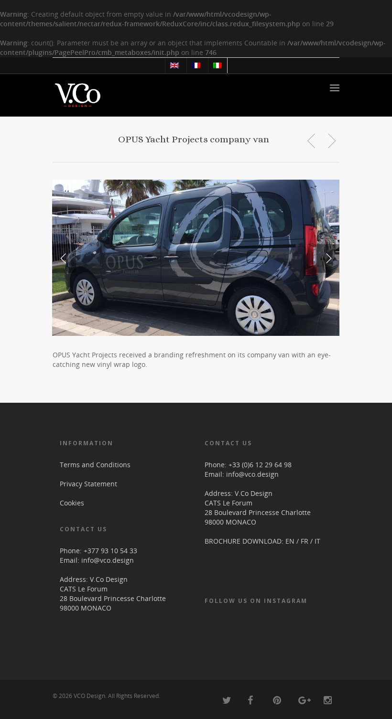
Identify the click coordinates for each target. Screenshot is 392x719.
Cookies (72, 502)
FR (304, 541)
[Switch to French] (195, 65)
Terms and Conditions (95, 464)
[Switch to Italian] (217, 65)
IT (317, 541)
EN (289, 541)
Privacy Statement (88, 483)
